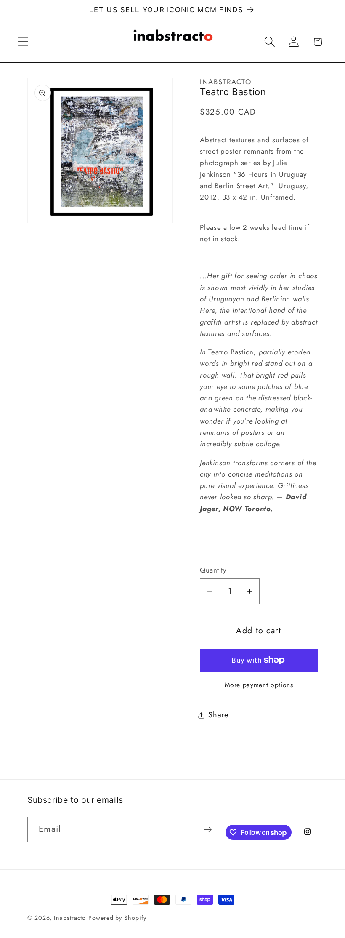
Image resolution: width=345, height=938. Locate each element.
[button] (23, 42)
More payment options (259, 685)
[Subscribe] (208, 829)
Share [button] (218, 714)
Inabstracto (70, 918)
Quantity (213, 570)
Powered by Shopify (117, 918)
